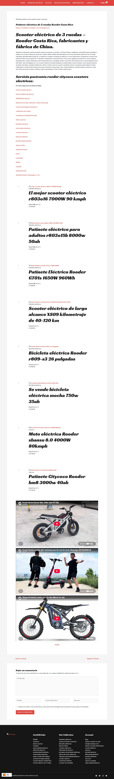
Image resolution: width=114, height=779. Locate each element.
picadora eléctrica (90, 756)
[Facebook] (96, 776)
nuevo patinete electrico (40, 748)
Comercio (36, 741)
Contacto (90, 3)
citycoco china (20, 145)
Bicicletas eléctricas (62, 3)
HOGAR (57, 645)
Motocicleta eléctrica (91, 754)
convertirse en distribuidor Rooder (26, 115)
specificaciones (21, 171)
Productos (33, 28)
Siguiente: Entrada (93, 658)
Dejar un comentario (22, 28)
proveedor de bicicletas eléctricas (69, 752)
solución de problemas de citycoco (26, 107)
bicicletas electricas (22, 124)
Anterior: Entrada (20, 658)
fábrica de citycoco (39, 750)
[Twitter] (99, 776)
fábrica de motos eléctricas (67, 754)
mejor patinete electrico (92, 763)
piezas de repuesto (22, 137)
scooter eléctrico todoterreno (42, 761)
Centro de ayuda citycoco (24, 90)
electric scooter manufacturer (94, 746)
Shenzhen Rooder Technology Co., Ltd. (28, 175)
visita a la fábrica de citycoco (25, 94)
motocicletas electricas (23, 128)
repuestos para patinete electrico (69, 756)
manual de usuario (21, 149)
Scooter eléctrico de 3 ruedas (42, 763)
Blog (86, 739)
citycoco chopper (90, 761)
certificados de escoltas (23, 111)
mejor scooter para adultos (41, 756)
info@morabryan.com (92, 744)
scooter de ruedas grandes (41, 758)
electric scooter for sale (92, 741)
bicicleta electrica (90, 752)
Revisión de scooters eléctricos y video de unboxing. (32, 103)
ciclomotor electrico (65, 761)
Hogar (22, 3)
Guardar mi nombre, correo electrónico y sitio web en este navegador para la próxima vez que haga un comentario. (53, 707)
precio (18, 154)
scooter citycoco (64, 758)
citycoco (88, 750)
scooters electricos (22, 132)
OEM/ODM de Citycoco (23, 98)
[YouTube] (106, 776)
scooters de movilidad (66, 763)
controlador (19, 158)
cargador (19, 166)
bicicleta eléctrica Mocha (23, 141)
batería (18, 162)
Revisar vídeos (63, 746)
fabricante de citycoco (66, 750)
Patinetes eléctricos (35, 3)
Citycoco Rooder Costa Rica (67, 741)
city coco (88, 758)
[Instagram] (103, 776)
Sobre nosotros (78, 3)
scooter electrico (90, 748)
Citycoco (48, 3)
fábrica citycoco (21, 120)
